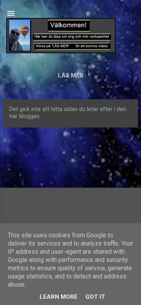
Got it (95, 296)
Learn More (59, 296)
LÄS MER (70, 75)
